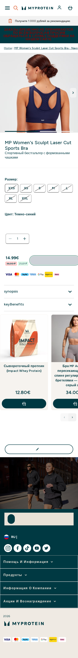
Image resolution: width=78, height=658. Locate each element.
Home (8, 48)
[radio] (11, 188)
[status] (17, 238)
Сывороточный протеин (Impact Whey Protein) (24, 368)
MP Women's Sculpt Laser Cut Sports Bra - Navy (46, 48)
